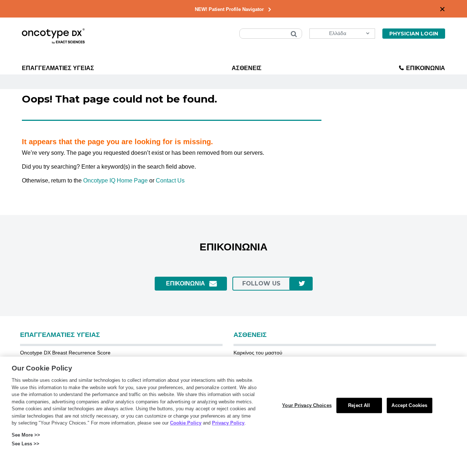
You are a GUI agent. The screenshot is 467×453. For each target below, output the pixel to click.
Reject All (359, 405)
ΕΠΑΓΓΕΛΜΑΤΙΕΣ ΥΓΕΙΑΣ (58, 68)
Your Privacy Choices (307, 405)
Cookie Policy (185, 423)
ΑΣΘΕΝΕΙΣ (247, 68)
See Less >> (25, 443)
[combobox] (270, 33)
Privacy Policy (228, 423)
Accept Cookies (409, 405)
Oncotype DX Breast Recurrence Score (65, 353)
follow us (261, 283)
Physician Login (413, 33)
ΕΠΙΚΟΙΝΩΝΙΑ (425, 68)
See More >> (26, 435)
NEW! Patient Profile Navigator (229, 9)
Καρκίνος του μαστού (258, 353)
